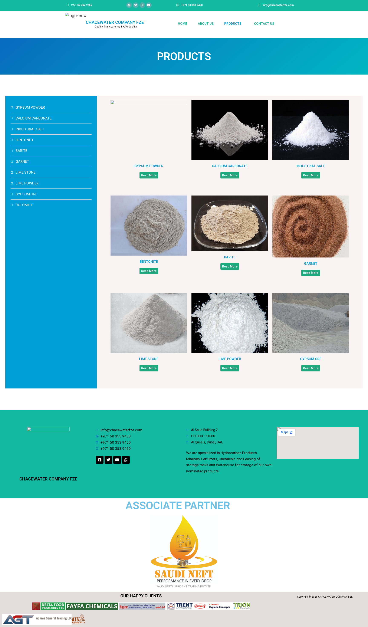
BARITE (230, 257)
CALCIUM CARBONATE (229, 166)
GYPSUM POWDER (148, 166)
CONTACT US (264, 24)
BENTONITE (149, 262)
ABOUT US (206, 24)
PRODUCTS (232, 24)
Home (182, 24)
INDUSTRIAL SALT (310, 166)
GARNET (310, 264)
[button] (234, 23)
